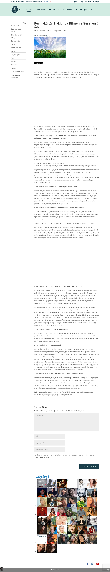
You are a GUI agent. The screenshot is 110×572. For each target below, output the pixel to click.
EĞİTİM (52, 10)
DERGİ (69, 10)
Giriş (81, 2)
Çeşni (13, 44)
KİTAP (61, 10)
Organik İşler (15, 55)
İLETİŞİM (83, 10)
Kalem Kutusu (16, 48)
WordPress (44, 564)
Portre (13, 58)
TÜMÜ (23, 23)
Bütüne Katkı (61, 30)
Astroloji (14, 65)
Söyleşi (13, 61)
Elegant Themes (17, 564)
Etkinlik (13, 68)
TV (76, 10)
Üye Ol (75, 2)
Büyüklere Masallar (17, 72)
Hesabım (88, 2)
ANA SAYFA (42, 10)
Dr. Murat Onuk (39, 30)
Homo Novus (15, 26)
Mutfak (13, 51)
